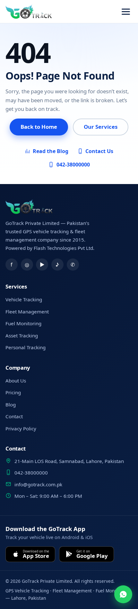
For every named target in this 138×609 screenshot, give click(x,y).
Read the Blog (50, 151)
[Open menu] (126, 11)
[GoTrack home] (29, 206)
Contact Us (99, 151)
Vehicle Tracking (23, 299)
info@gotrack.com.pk (38, 484)
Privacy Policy (20, 428)
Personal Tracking (25, 347)
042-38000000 (73, 164)
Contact (14, 416)
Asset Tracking (21, 335)
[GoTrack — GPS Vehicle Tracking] (28, 11)
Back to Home (39, 126)
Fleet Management (27, 311)
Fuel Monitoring (23, 323)
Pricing (13, 392)
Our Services (100, 126)
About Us (15, 380)
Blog (10, 404)
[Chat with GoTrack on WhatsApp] (123, 594)
